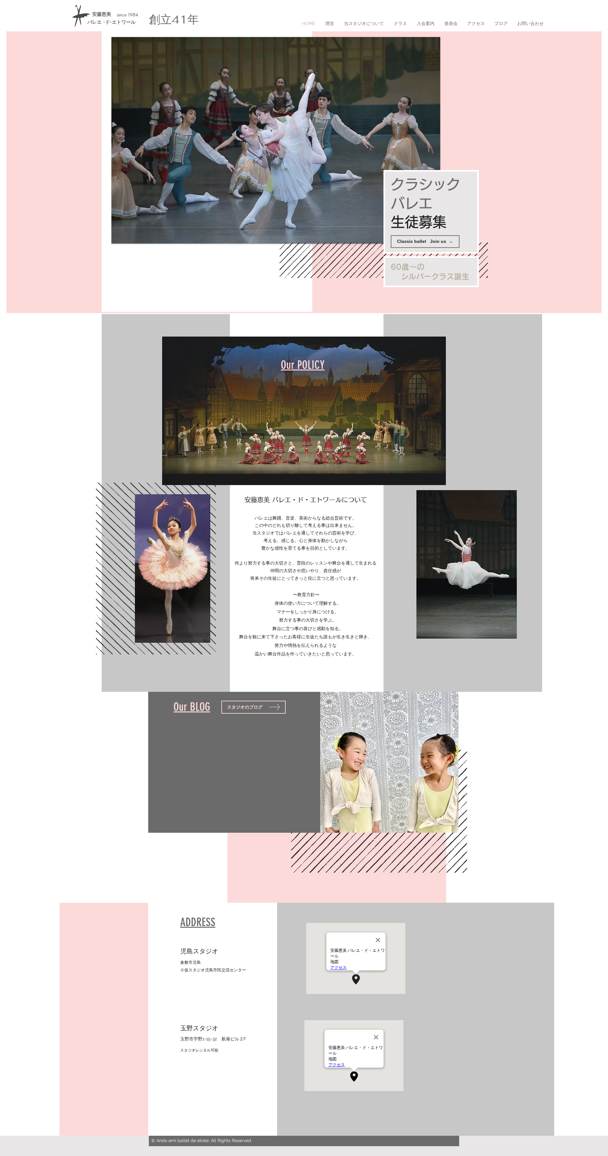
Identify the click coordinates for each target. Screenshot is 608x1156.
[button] (275, 140)
